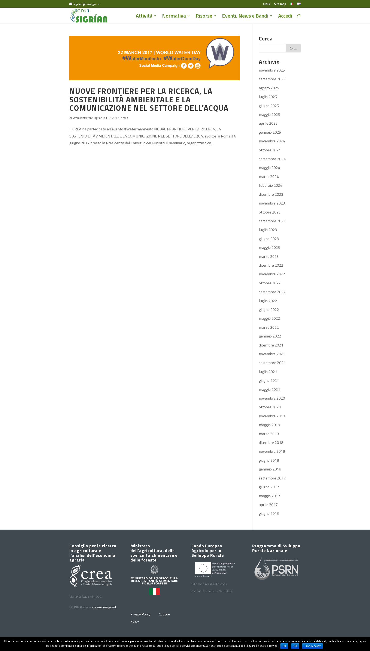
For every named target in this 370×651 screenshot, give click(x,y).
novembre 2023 (272, 203)
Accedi (285, 16)
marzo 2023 (269, 256)
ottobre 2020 (270, 407)
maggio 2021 (269, 389)
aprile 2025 (268, 123)
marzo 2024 (269, 176)
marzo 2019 (269, 434)
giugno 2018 (269, 460)
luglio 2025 (268, 97)
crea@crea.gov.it (104, 607)
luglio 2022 (268, 301)
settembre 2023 (272, 221)
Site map (280, 4)
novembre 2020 (272, 398)
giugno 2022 (269, 309)
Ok (284, 646)
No (295, 646)
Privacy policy (312, 646)
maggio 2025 (269, 114)
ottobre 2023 (270, 212)
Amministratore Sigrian (87, 117)
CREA (266, 4)
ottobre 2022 (270, 283)
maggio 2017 (269, 496)
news (124, 117)
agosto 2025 (269, 88)
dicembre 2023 (271, 194)
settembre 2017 (272, 478)
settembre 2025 (272, 79)
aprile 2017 (268, 505)
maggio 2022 (269, 318)
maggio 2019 (269, 425)
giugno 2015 (269, 513)
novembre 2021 (272, 354)
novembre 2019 (272, 416)
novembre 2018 (272, 451)
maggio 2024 (269, 167)
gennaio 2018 (270, 469)
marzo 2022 (269, 327)
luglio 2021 (268, 372)
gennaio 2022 (270, 336)
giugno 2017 (269, 487)
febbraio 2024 (270, 185)
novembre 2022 (272, 274)
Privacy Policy (140, 614)
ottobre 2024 (270, 150)
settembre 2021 (272, 363)
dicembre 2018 (271, 442)
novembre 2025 (272, 70)
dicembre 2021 (271, 345)
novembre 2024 (272, 141)
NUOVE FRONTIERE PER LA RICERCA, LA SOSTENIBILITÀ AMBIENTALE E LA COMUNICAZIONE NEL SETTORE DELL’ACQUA (148, 99)
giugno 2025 (269, 106)
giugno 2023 (269, 239)
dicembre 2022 (271, 265)
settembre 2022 (272, 292)
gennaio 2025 (270, 132)
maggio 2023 (269, 247)
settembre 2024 (272, 159)
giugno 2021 (269, 380)
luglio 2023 (268, 230)
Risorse (204, 16)
